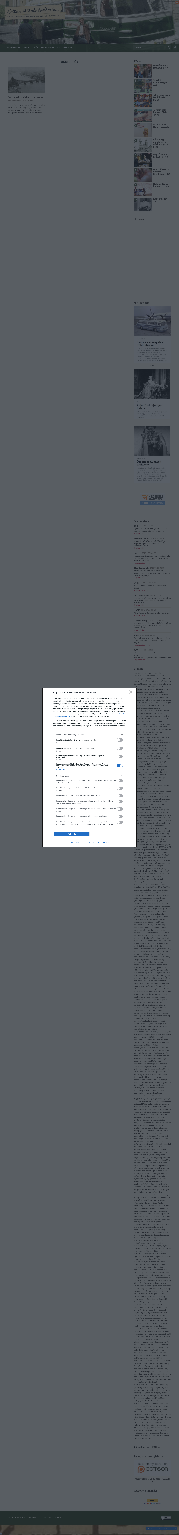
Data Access (89, 842)
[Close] (131, 692)
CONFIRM (71, 834)
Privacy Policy (103, 842)
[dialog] (89, 767)
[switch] (120, 740)
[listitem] (89, 734)
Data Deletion (76, 842)
